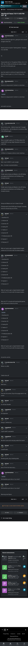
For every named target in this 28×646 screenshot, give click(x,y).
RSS (24, 633)
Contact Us (13, 633)
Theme (11, 636)
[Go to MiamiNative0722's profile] (2, 82)
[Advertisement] (14, 114)
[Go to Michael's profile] (2, 159)
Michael (7, 158)
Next (23, 32)
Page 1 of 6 (13, 32)
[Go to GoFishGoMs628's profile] (2, 171)
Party (9, 582)
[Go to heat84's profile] (2, 137)
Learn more (3, 2)
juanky (10, 566)
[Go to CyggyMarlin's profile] (2, 390)
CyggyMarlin (8, 389)
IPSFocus (16, 636)
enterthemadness (8, 22)
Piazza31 (10, 556)
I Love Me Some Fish (10, 123)
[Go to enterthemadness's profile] (2, 22)
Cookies (18, 633)
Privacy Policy (6, 633)
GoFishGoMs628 (9, 170)
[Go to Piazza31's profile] (4, 558)
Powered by (14, 639)
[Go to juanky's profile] (4, 567)
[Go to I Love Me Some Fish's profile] (2, 124)
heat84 (6, 136)
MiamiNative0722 (9, 81)
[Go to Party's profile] (4, 583)
